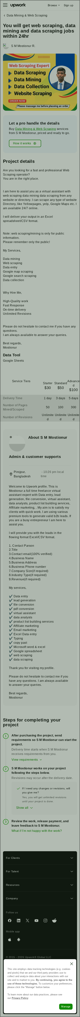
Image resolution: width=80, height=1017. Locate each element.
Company (12, 898)
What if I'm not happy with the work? (37, 830)
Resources (12, 884)
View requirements (25, 759)
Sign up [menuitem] (68, 5)
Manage (66, 1006)
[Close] (71, 964)
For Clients (13, 857)
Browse (52, 5)
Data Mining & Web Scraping (35, 128)
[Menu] (5, 5)
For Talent (12, 871)
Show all (22, 807)
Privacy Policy (20, 998)
